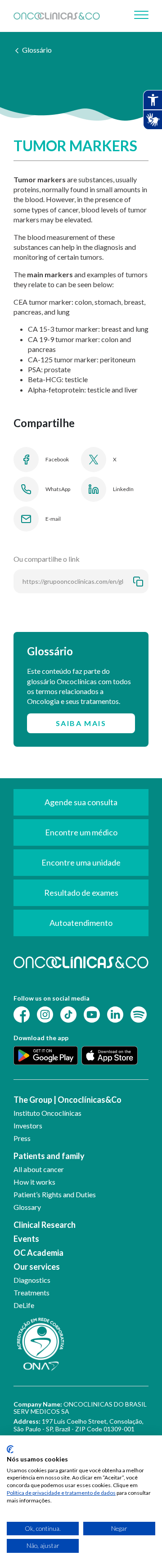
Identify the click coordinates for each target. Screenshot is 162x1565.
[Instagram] (45, 1013)
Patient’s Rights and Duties (55, 1194)
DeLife (24, 1305)
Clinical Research (45, 1225)
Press (22, 1138)
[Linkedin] (115, 1013)
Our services (37, 1267)
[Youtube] (92, 1013)
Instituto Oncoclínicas (47, 1113)
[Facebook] (22, 1013)
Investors (28, 1125)
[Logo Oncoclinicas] (57, 16)
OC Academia (38, 1253)
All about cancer (39, 1169)
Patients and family (49, 1156)
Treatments (32, 1292)
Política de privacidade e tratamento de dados (61, 1492)
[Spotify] (138, 1013)
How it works (34, 1181)
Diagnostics (32, 1280)
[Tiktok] (68, 1013)
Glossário (37, 49)
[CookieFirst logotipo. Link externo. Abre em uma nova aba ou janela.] (10, 1449)
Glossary (27, 1207)
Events (26, 1239)
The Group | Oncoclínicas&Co (68, 1100)
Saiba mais (81, 723)
